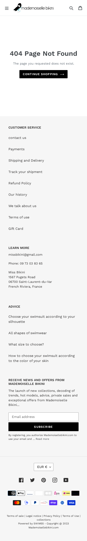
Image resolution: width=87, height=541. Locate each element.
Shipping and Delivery (26, 160)
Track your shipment (25, 172)
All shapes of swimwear (27, 333)
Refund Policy (19, 183)
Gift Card (15, 229)
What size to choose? (26, 344)
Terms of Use (71, 515)
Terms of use (18, 217)
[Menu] (6, 7)
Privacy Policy (52, 515)
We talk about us (22, 206)
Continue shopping (40, 74)
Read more (42, 438)
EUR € (42, 467)
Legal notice (33, 515)
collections (43, 519)
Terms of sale (15, 515)
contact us (17, 138)
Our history (17, 195)
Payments (16, 149)
